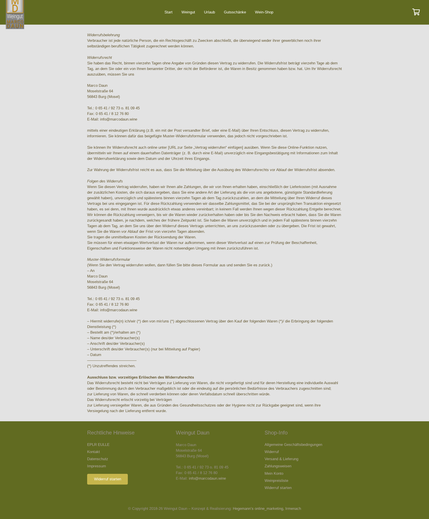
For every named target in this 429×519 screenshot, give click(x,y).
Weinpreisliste (276, 481)
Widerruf (272, 452)
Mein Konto (274, 473)
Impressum (96, 466)
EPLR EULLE (98, 445)
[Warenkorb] (416, 12)
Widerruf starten (278, 488)
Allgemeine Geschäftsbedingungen (293, 445)
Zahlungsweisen (278, 466)
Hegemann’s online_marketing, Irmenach (267, 508)
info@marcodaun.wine (207, 478)
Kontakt (93, 452)
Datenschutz (97, 459)
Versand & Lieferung (281, 459)
